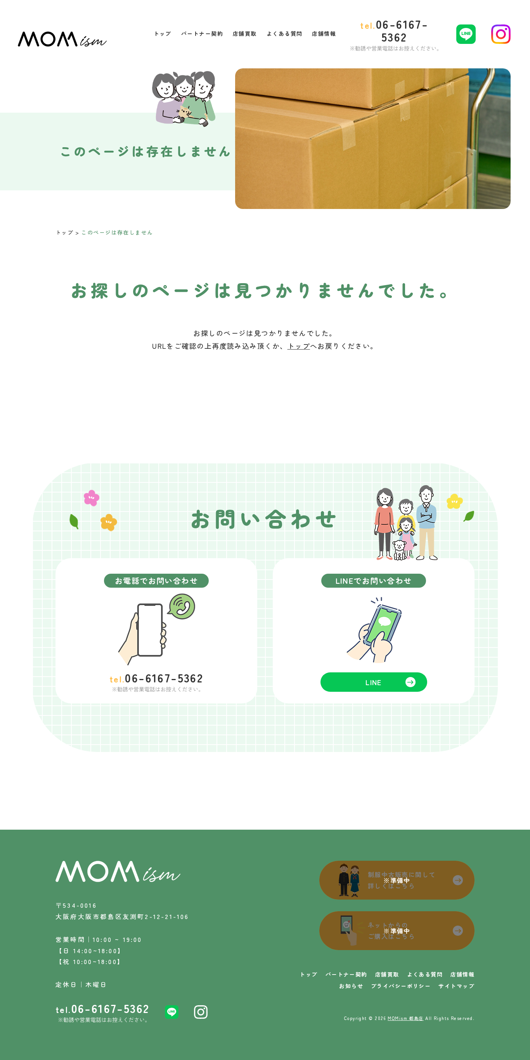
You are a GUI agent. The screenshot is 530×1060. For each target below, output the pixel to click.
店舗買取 (387, 974)
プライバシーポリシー (401, 986)
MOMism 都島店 (405, 1018)
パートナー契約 (346, 974)
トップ (64, 232)
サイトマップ (456, 986)
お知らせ (351, 986)
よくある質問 (425, 974)
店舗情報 (462, 974)
